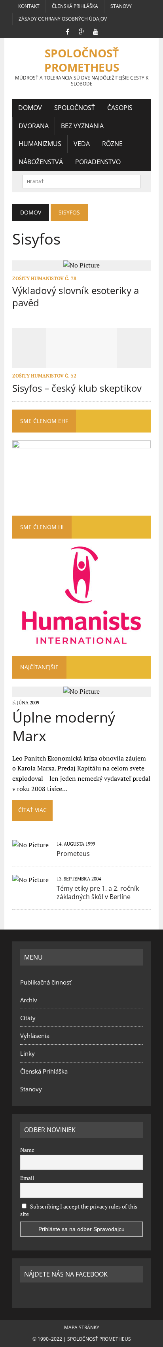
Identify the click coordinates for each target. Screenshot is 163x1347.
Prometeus (73, 853)
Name (27, 1149)
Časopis (120, 107)
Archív (28, 1000)
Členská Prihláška (75, 6)
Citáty (28, 1018)
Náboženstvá (41, 161)
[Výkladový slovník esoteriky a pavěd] (81, 265)
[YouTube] (95, 31)
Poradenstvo (98, 161)
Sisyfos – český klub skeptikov (77, 388)
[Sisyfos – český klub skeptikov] (81, 363)
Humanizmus (40, 143)
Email (27, 1178)
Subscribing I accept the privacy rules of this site (78, 1210)
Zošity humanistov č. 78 (44, 278)
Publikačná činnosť (45, 982)
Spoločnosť (74, 107)
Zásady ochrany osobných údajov (63, 18)
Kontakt (29, 6)
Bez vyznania (82, 125)
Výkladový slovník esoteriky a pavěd (75, 296)
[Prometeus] (30, 844)
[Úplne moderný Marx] (81, 691)
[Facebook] (67, 31)
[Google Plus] (81, 31)
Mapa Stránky (81, 1327)
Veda (82, 143)
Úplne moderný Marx (63, 727)
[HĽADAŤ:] (81, 180)
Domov (30, 107)
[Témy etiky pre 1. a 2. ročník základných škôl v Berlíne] (30, 879)
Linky (27, 1053)
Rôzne (112, 143)
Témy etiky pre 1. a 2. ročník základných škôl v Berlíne (98, 892)
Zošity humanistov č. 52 (44, 376)
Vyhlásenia (34, 1036)
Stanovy (121, 6)
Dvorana (34, 125)
